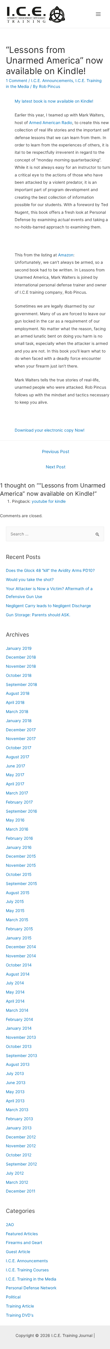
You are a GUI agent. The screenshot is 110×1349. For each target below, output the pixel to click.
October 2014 (19, 965)
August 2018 (17, 693)
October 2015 (18, 874)
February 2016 (19, 838)
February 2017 (19, 802)
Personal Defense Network (31, 1287)
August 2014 (18, 974)
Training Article (20, 1306)
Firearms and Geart (24, 1242)
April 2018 (15, 702)
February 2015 (19, 928)
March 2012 (17, 1182)
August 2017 (17, 756)
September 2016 (21, 811)
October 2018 (18, 675)
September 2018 (21, 684)
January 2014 (19, 1028)
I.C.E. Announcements (52, 80)
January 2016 (19, 847)
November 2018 (21, 666)
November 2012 (21, 1145)
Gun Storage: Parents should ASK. (38, 614)
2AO (10, 1224)
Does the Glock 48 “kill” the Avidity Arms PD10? (50, 570)
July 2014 (15, 983)
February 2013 (19, 1118)
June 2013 (16, 1082)
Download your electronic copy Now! (49, 430)
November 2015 (21, 865)
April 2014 (15, 1001)
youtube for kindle (49, 501)
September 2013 (21, 1055)
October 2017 (18, 747)
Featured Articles (22, 1233)
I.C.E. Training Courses (27, 1270)
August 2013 (18, 1064)
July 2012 (15, 1173)
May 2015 (15, 910)
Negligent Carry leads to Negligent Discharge (48, 605)
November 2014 (21, 956)
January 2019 (19, 648)
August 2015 (17, 892)
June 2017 (15, 766)
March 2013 (17, 1109)
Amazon (65, 255)
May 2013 (15, 1091)
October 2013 (19, 1046)
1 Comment (16, 80)
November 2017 (21, 738)
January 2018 (18, 720)
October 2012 (18, 1155)
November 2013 (21, 1037)
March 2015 (17, 919)
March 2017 (17, 793)
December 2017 (21, 729)
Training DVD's (19, 1315)
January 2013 (19, 1128)
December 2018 (21, 657)
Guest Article (18, 1251)
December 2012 (21, 1137)
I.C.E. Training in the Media (31, 1279)
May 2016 (15, 820)
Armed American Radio (50, 122)
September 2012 (21, 1164)
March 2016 (17, 829)
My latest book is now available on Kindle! (54, 101)
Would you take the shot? (30, 579)
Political (13, 1297)
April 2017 (15, 784)
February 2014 (19, 1019)
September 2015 (21, 883)
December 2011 (20, 1191)
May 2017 (15, 774)
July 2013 (15, 1073)
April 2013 (15, 1100)
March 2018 (17, 711)
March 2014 (17, 1010)
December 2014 (21, 946)
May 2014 (15, 992)
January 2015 (18, 938)
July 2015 (15, 901)
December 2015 (21, 856)
